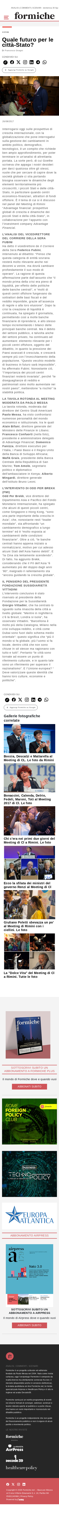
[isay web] (21, 1499)
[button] (7, 17)
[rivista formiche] (29, 1275)
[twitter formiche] (13, 1484)
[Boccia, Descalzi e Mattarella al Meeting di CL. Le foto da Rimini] (29, 738)
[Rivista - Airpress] (29, 1448)
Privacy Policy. (27, 1496)
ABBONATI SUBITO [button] (29, 1086)
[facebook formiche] (7, 1484)
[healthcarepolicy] (29, 1468)
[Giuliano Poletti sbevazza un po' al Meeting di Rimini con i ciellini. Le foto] (29, 904)
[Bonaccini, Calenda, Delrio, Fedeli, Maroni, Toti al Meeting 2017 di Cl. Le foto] (29, 777)
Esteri (5, 32)
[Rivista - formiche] (29, 1438)
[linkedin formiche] (24, 1484)
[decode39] (29, 1458)
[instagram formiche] (18, 1484)
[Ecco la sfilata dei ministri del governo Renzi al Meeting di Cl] (29, 862)
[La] (29, 951)
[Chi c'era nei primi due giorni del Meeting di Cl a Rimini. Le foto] (29, 820)
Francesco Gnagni (14, 50)
